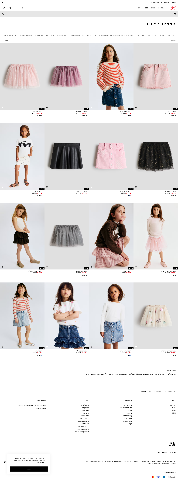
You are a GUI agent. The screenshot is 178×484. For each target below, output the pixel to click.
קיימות (130, 410)
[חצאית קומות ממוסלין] (22, 236)
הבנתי (29, 469)
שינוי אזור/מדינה (162, 453)
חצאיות (143, 392)
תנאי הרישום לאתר (83, 426)
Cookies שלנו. (40, 462)
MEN (153, 8)
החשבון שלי (85, 408)
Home (139, 8)
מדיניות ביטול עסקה (83, 429)
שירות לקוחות (85, 405)
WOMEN (161, 8)
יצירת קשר (86, 413)
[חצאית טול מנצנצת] (66, 76)
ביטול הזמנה (85, 416)
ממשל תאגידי (128, 418)
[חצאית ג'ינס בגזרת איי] (111, 76)
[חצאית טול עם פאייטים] (156, 236)
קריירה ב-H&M (127, 405)
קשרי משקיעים (127, 416)
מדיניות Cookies (83, 421)
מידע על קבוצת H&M (125, 408)
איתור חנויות (85, 410)
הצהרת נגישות (127, 421)
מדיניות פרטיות (84, 418)
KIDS (146, 8)
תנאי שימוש (85, 424)
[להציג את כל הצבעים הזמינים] (129, 116)
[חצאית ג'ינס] (156, 76)
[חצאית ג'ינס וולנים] (66, 315)
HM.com (172, 392)
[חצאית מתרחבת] (66, 156)
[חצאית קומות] (111, 236)
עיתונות (130, 413)
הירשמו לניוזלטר (41, 409)
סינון (6, 40)
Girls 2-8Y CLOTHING (155, 392)
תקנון (130, 424)
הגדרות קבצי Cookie (82, 432)
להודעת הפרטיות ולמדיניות (22, 460)
